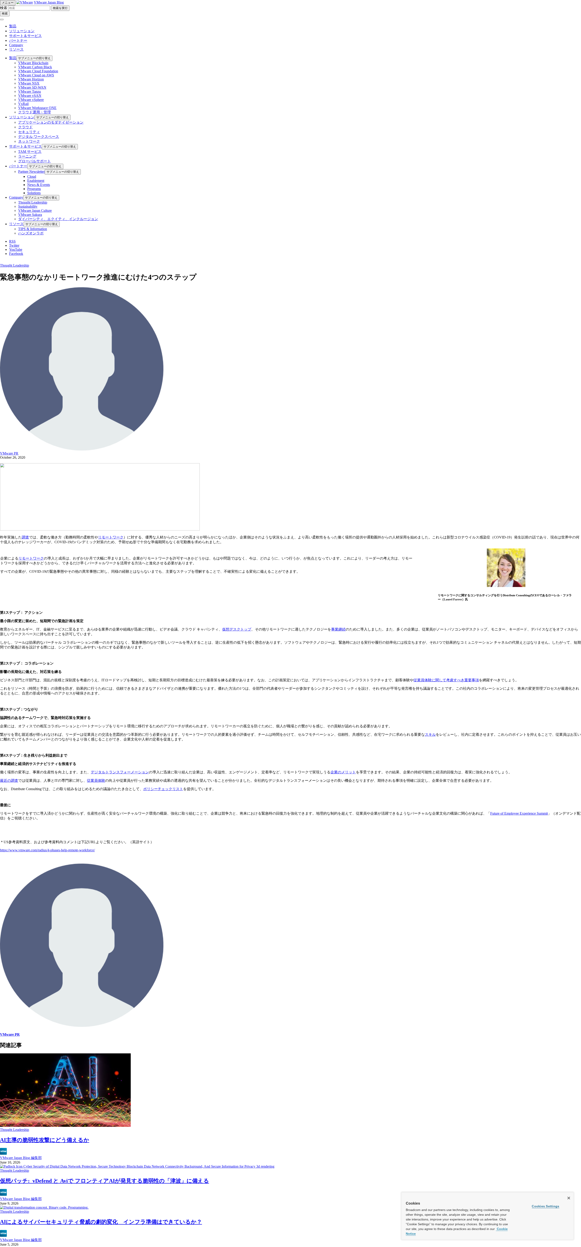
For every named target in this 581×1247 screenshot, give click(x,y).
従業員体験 (96, 780)
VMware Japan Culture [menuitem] (35, 210)
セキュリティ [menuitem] (29, 132)
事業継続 (338, 629)
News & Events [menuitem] (38, 185)
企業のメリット (343, 772)
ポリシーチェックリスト (163, 789)
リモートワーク (110, 537)
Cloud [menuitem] (31, 176)
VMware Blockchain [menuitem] (33, 63)
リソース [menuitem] (16, 224)
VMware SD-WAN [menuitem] (32, 87)
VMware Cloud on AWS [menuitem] (36, 75)
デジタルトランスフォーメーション (120, 772)
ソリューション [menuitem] (21, 117)
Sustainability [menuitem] (27, 206)
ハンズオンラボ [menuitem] (31, 233)
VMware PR (9, 453)
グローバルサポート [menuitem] (34, 161)
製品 (12, 26)
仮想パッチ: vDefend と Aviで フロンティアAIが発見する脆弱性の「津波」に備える (104, 1181)
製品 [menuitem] (12, 58)
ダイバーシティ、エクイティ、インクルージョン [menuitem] (58, 219)
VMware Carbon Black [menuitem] (35, 67)
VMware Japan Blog (49, 2)
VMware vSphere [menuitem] (31, 100)
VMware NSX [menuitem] (28, 83)
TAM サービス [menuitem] (30, 151)
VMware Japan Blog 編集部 (21, 1158)
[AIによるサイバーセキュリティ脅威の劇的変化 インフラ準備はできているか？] (44, 1207)
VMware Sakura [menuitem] (30, 215)
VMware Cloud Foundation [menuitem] (38, 71)
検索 (3, 8)
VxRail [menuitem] (23, 104)
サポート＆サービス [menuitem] (25, 146)
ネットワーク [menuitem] (29, 141)
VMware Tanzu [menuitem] (29, 91)
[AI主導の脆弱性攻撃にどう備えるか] (65, 1126)
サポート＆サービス (25, 36)
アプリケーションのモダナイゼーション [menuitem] (51, 122)
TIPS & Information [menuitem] (32, 229)
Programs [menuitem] (34, 189)
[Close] (568, 1198)
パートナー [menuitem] (18, 166)
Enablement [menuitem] (35, 181)
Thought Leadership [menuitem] (32, 202)
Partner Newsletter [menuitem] (31, 171)
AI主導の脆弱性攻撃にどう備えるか (44, 1140)
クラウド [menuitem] (25, 127)
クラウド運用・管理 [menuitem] (34, 112)
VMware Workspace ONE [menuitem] (37, 108)
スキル (430, 734)
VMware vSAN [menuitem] (29, 95)
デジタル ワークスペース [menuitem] (38, 137)
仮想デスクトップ (236, 629)
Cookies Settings (545, 1206)
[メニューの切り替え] (2, 19)
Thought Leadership (14, 265)
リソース (16, 49)
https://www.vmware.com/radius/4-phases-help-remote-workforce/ (47, 850)
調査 (25, 537)
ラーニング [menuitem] (27, 156)
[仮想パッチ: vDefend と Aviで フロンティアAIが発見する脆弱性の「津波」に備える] (137, 1166)
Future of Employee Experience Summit (519, 813)
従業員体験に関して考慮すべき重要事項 (446, 680)
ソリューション (21, 31)
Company (16, 45)
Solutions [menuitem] (34, 193)
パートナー (18, 40)
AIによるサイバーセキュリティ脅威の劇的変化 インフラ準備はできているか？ (101, 1222)
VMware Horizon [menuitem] (31, 79)
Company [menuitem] (16, 197)
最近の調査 (9, 780)
